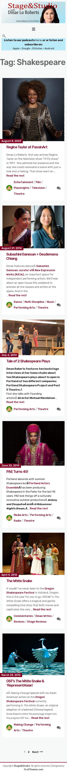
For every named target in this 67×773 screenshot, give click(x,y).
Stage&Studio (22, 766)
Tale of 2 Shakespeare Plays (28, 361)
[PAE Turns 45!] (33, 443)
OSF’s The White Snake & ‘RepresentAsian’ (25, 683)
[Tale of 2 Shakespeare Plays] (33, 337)
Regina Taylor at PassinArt (26, 147)
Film (38, 182)
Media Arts (21, 515)
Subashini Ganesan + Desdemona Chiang (32, 256)
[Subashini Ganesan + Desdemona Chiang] (33, 227)
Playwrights (21, 187)
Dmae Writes (43, 616)
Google (26, 48)
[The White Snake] (33, 554)
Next (35, 752)
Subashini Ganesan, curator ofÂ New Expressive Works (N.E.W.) (30, 270)
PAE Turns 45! (17, 471)
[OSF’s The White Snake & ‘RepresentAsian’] (33, 654)
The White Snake (19, 581)
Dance (18, 301)
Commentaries (23, 616)
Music (50, 301)
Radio (17, 520)
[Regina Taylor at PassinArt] (33, 109)
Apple (16, 48)
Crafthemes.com (33, 769)
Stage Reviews (37, 621)
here (38, 40)
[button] (33, 29)
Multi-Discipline (34, 301)
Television (38, 187)
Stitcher (37, 48)
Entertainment (23, 182)
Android (49, 48)
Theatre (19, 193)
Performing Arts (24, 307)
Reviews (19, 621)
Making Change (23, 724)
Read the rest (15, 175)
